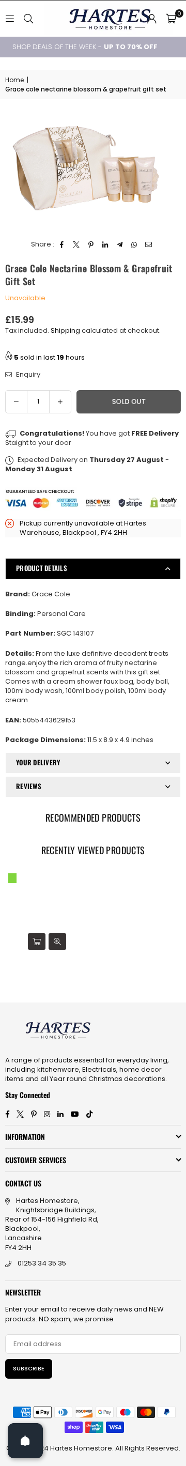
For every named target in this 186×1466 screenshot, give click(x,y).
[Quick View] (57, 941)
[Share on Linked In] (106, 244)
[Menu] (10, 18)
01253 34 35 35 (42, 1263)
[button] (171, 18)
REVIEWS (28, 786)
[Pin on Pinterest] (91, 244)
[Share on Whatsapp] (134, 244)
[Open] (25, 1440)
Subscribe (28, 1368)
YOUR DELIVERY (38, 762)
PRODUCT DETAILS (41, 568)
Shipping (65, 330)
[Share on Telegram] (120, 244)
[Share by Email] (149, 244)
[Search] (28, 18)
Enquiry (27, 374)
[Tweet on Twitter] (77, 244)
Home (14, 80)
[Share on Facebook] (62, 244)
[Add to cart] (36, 941)
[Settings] (152, 18)
